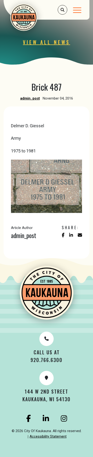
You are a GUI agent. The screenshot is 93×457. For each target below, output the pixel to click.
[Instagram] (64, 418)
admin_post (30, 98)
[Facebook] (28, 418)
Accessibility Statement (48, 436)
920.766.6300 (46, 359)
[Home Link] (30, 17)
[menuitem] (48, 436)
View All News (46, 42)
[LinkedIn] (46, 418)
